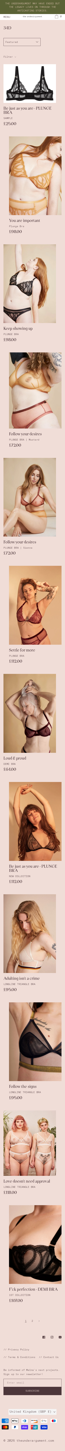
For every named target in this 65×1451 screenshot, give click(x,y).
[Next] (39, 1321)
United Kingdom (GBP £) (31, 1411)
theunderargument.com (35, 1440)
